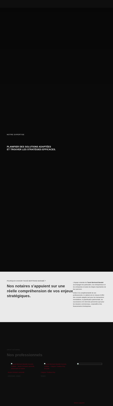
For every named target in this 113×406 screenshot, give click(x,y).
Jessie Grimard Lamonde (16, 372)
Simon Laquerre (79, 403)
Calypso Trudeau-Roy (48, 372)
